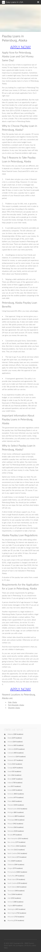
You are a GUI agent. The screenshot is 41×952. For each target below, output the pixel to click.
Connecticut (11, 756)
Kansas (10, 790)
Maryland (11, 805)
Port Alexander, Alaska (16, 705)
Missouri (10, 823)
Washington (11, 909)
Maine (10, 801)
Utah (9, 898)
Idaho (9, 775)
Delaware (11, 760)
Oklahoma (11, 864)
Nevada (10, 835)
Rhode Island (12, 879)
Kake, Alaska (12, 702)
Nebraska (10, 831)
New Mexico (12, 846)
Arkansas (10, 745)
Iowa (9, 786)
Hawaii (10, 771)
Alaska (10, 738)
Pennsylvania (12, 872)
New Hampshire (13, 838)
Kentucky (11, 794)
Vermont (10, 902)
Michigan (10, 812)
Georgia (10, 768)
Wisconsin (11, 917)
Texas (9, 894)
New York (11, 849)
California (10, 749)
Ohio (9, 861)
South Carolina (12, 883)
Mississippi (11, 820)
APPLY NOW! (20, 47)
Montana (10, 827)
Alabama (10, 734)
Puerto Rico (11, 876)
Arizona (10, 741)
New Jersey (11, 842)
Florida (10, 764)
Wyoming (11, 920)
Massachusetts (12, 809)
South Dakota (12, 887)
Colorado (10, 753)
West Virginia (12, 913)
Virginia (10, 905)
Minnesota (11, 816)
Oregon (10, 868)
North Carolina (12, 853)
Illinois (9, 779)
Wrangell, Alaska (14, 708)
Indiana (10, 782)
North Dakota (12, 857)
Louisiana (10, 797)
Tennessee (11, 891)
